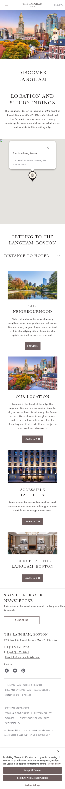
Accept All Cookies (32, 770)
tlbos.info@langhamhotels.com (22, 657)
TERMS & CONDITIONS (17, 713)
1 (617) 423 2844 (18, 652)
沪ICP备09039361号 (40, 735)
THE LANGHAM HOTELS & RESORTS (23, 685)
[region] (32, 768)
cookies (9, 718)
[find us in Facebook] (6, 671)
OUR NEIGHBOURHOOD (32, 309)
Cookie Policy (54, 764)
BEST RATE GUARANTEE (17, 708)
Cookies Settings (32, 785)
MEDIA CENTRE (42, 690)
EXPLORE (32, 346)
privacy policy (43, 713)
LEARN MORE (32, 439)
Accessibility (12, 723)
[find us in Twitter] (15, 671)
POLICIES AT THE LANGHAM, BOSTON (33, 563)
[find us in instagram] (23, 671)
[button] (32, 176)
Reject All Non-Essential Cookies (32, 778)
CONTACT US (12, 695)
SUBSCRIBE (21, 620)
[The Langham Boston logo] (32, 5)
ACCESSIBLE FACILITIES (32, 492)
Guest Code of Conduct (35, 718)
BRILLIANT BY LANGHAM (18, 690)
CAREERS (27, 695)
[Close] (48, 148)
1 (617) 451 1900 (18, 647)
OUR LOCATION (32, 396)
